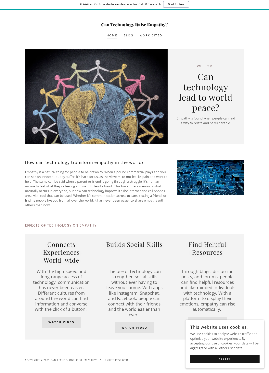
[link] (134, 25)
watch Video (61, 322)
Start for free (176, 4)
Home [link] (112, 35)
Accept (225, 359)
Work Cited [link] (151, 35)
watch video (134, 327)
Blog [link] (128, 35)
